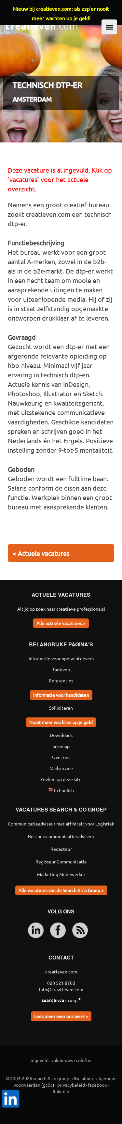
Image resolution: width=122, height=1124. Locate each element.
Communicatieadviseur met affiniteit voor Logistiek (61, 823)
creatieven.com (61, 971)
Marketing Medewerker (61, 874)
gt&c (48, 1085)
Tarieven (61, 669)
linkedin (61, 1091)
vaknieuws (62, 1060)
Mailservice (61, 768)
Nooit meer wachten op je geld (61, 722)
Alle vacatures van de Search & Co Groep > (61, 890)
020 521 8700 (61, 983)
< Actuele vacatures (41, 553)
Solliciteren (61, 708)
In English (63, 790)
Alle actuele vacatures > (61, 623)
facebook (97, 1085)
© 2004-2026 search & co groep (37, 1078)
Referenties (61, 680)
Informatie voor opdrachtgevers (61, 658)
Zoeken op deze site (61, 779)
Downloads (61, 735)
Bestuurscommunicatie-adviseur (61, 836)
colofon (83, 1060)
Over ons (61, 757)
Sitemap (61, 746)
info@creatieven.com (61, 989)
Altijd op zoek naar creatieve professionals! (61, 609)
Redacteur (61, 849)
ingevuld (39, 1060)
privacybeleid (71, 1085)
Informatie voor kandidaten (61, 695)
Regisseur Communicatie (61, 861)
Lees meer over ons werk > (61, 1016)
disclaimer (82, 1078)
